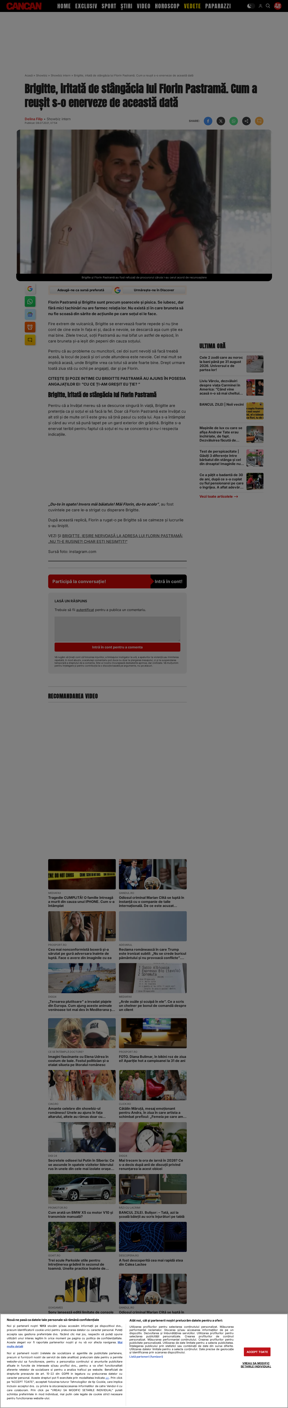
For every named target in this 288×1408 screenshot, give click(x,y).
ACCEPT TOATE (257, 1351)
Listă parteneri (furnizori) (146, 1356)
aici (107, 1378)
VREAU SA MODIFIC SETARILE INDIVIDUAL (256, 1364)
